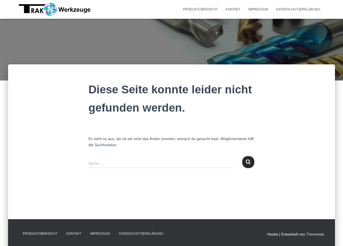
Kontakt (233, 9)
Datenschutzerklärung (298, 9)
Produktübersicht (200, 9)
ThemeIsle (315, 234)
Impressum (258, 9)
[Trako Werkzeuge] (55, 9)
